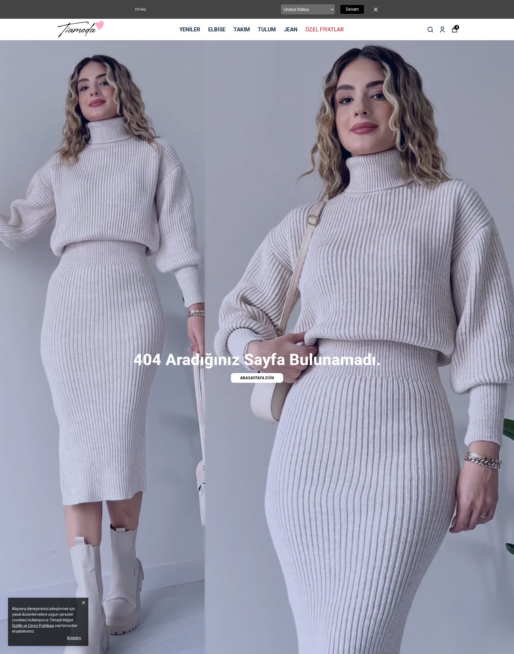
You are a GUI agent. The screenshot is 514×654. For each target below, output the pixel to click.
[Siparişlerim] (442, 29)
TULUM (267, 29)
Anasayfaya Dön (257, 378)
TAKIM (241, 29)
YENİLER (189, 29)
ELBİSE (216, 29)
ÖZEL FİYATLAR (324, 29)
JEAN (290, 29)
